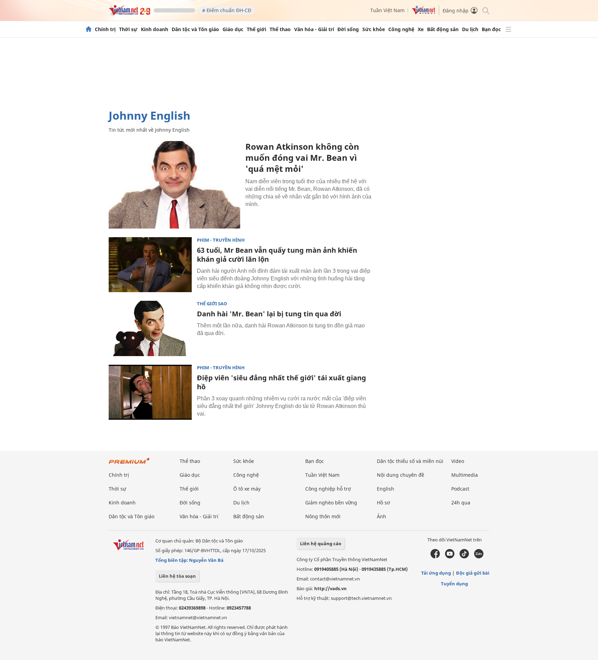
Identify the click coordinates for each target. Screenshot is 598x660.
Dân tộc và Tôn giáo (195, 29)
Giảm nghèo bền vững (331, 502)
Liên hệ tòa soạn (177, 576)
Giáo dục (233, 29)
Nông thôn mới (323, 516)
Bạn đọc (491, 29)
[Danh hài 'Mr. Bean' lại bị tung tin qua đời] (150, 328)
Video (457, 461)
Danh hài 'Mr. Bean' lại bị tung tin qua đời (269, 313)
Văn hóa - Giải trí (314, 29)
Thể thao (280, 29)
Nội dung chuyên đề (400, 475)
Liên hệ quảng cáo (320, 543)
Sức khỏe (373, 29)
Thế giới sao (212, 303)
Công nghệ (401, 29)
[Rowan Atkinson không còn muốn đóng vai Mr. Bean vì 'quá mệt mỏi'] (174, 185)
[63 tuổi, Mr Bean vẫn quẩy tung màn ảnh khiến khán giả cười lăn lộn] (150, 264)
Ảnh (381, 516)
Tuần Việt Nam (387, 10)
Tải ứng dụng (436, 573)
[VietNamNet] (88, 29)
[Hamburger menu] (508, 29)
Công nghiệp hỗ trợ (328, 488)
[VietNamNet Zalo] (478, 557)
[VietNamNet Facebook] (435, 557)
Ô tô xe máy (247, 488)
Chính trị (105, 29)
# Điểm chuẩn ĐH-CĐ (226, 10)
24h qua (460, 502)
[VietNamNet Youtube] (449, 557)
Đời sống (348, 29)
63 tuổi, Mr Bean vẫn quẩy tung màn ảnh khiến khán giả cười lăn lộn (277, 254)
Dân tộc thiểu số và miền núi (410, 461)
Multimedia (464, 475)
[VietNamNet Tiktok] (464, 557)
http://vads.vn (330, 588)
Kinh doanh (154, 29)
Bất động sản (443, 29)
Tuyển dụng (454, 583)
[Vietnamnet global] (423, 12)
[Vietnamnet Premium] (129, 464)
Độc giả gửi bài (472, 573)
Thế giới (256, 29)
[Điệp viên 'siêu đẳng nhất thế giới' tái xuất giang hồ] (150, 392)
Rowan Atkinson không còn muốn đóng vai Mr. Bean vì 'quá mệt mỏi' (302, 157)
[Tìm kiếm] (485, 10)
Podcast (460, 488)
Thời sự (128, 29)
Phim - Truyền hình (221, 240)
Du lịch (470, 29)
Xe (421, 29)
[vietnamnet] (129, 13)
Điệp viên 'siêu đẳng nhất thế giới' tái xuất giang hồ (281, 382)
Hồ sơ (383, 502)
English (385, 488)
